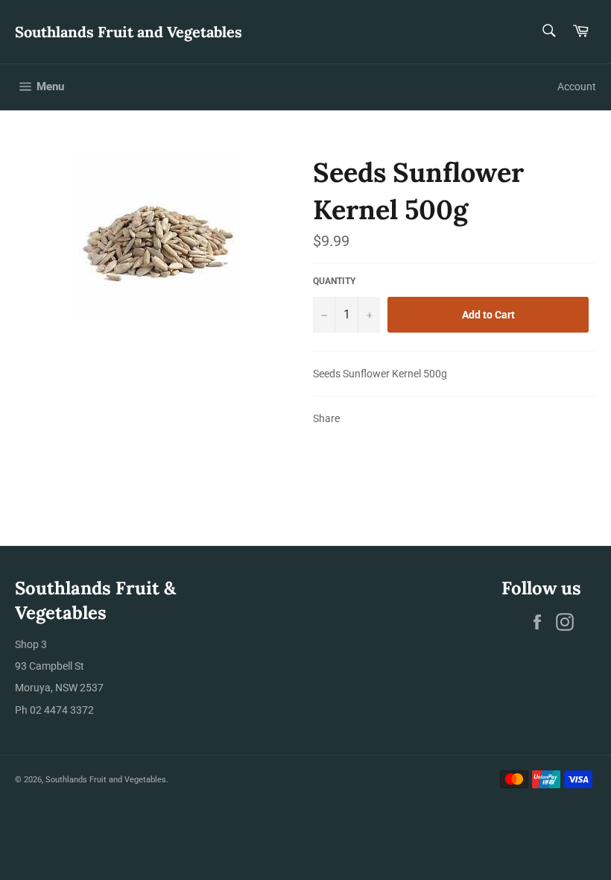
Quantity (334, 281)
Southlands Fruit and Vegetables (128, 31)
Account (576, 86)
